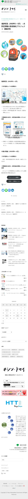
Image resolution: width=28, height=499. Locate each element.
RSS (5, 473)
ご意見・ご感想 (4, 470)
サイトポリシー (4, 468)
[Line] (6, 68)
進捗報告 (12, 356)
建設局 (11, 31)
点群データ (15, 354)
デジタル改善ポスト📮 (20, 485)
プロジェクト (20, 483)
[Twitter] (3, 68)
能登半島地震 (5, 356)
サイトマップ (4, 465)
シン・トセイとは (12, 483)
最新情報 (5, 483)
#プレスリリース (6, 349)
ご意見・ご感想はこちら (14, 181)
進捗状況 (15, 195)
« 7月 (2, 323)
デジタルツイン (15, 352)
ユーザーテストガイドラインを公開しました (16, 284)
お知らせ (21, 349)
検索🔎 (14, 488)
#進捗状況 (14, 349)
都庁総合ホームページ (21, 4)
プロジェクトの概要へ (14, 177)
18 (6, 315)
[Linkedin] (12, 68)
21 (17, 315)
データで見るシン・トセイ (7, 485)
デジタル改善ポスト (10, 281)
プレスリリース (6, 354)
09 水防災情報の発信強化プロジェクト (10, 18)
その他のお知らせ (6, 352)
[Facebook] (9, 68)
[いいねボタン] (2, 74)
